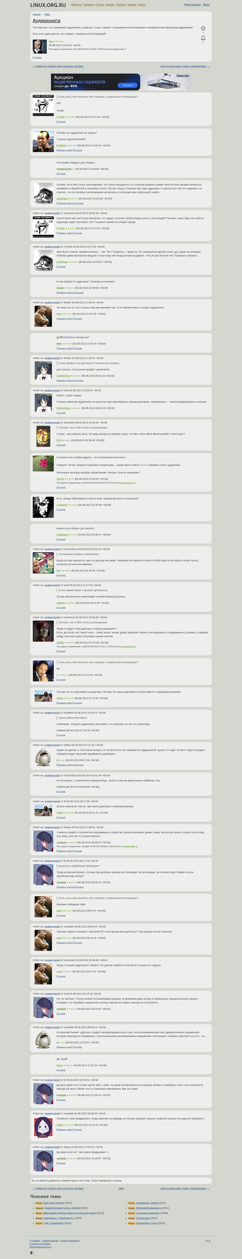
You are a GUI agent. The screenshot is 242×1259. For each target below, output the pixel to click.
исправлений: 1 (127, 483)
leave (60, 1065)
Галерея (88, 4)
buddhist (61, 145)
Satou (60, 1124)
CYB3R (61, 117)
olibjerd (61, 602)
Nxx (51, 41)
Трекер (131, 4)
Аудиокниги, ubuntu (147, 1203)
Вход (206, 4)
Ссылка (37, 57)
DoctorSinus (68, 337)
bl (58, 760)
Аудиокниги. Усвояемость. (58, 1218)
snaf (59, 313)
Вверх (208, 1241)
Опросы (121, 4)
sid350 (60, 642)
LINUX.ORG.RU (48, 5)
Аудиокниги (47, 20)
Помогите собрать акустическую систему (59, 66)
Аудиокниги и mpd (146, 1223)
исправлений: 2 (127, 646)
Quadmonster (64, 169)
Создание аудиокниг (148, 1213)
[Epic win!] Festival (53, 1203)
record (60, 478)
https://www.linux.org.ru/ (41, 1247)
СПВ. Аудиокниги (53, 1223)
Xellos (60, 698)
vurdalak (61, 842)
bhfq (59, 343)
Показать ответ (64, 150)
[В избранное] (203, 28)
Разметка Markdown (70, 1240)
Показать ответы (65, 203)
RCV (59, 440)
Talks (47, 14)
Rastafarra (62, 534)
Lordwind (62, 504)
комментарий (52, 213)
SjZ (58, 570)
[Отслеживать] (203, 38)
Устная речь (143, 1218)
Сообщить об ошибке (40, 1244)
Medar (60, 287)
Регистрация (192, 4)
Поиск (141, 4)
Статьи (99, 4)
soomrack (62, 198)
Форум (110, 4)
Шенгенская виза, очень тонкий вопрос (183, 66)
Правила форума (50, 1240)
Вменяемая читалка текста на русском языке (69, 1213)
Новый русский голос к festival (62, 1208)
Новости (76, 4)
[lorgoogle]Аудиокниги (148, 1208)
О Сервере (35, 1240)
